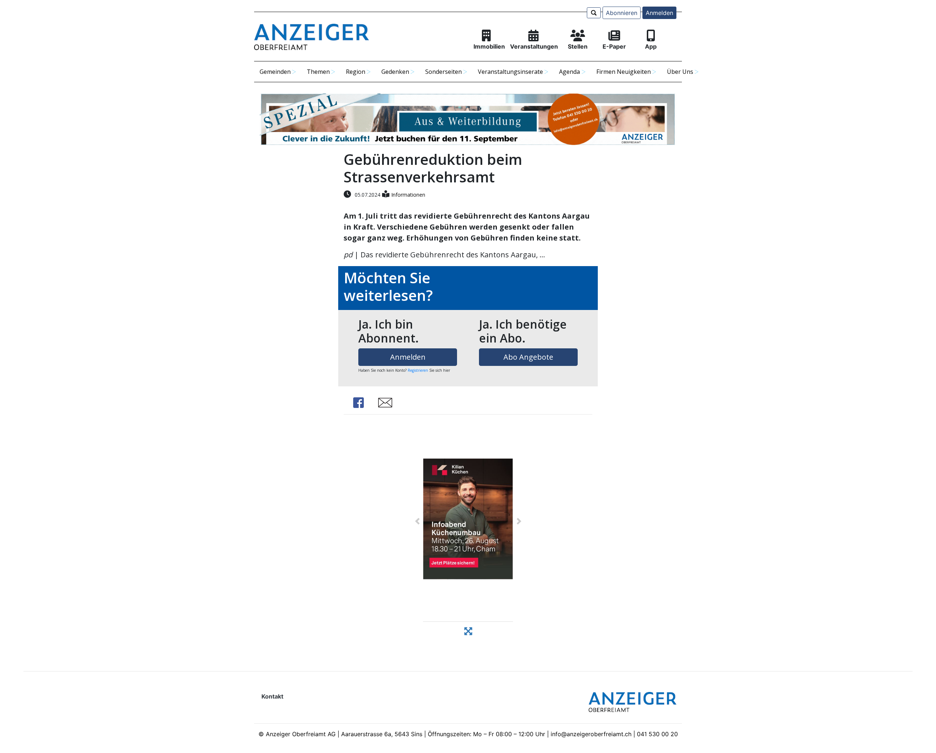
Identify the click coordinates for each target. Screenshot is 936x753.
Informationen (408, 194)
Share (358, 403)
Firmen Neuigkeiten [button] (623, 72)
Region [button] (355, 72)
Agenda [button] (569, 72)
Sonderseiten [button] (443, 72)
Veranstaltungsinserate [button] (510, 72)
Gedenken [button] (395, 72)
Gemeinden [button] (275, 72)
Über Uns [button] (680, 72)
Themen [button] (318, 72)
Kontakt (272, 696)
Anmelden (659, 12)
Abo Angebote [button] (528, 357)
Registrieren (418, 370)
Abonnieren (621, 12)
